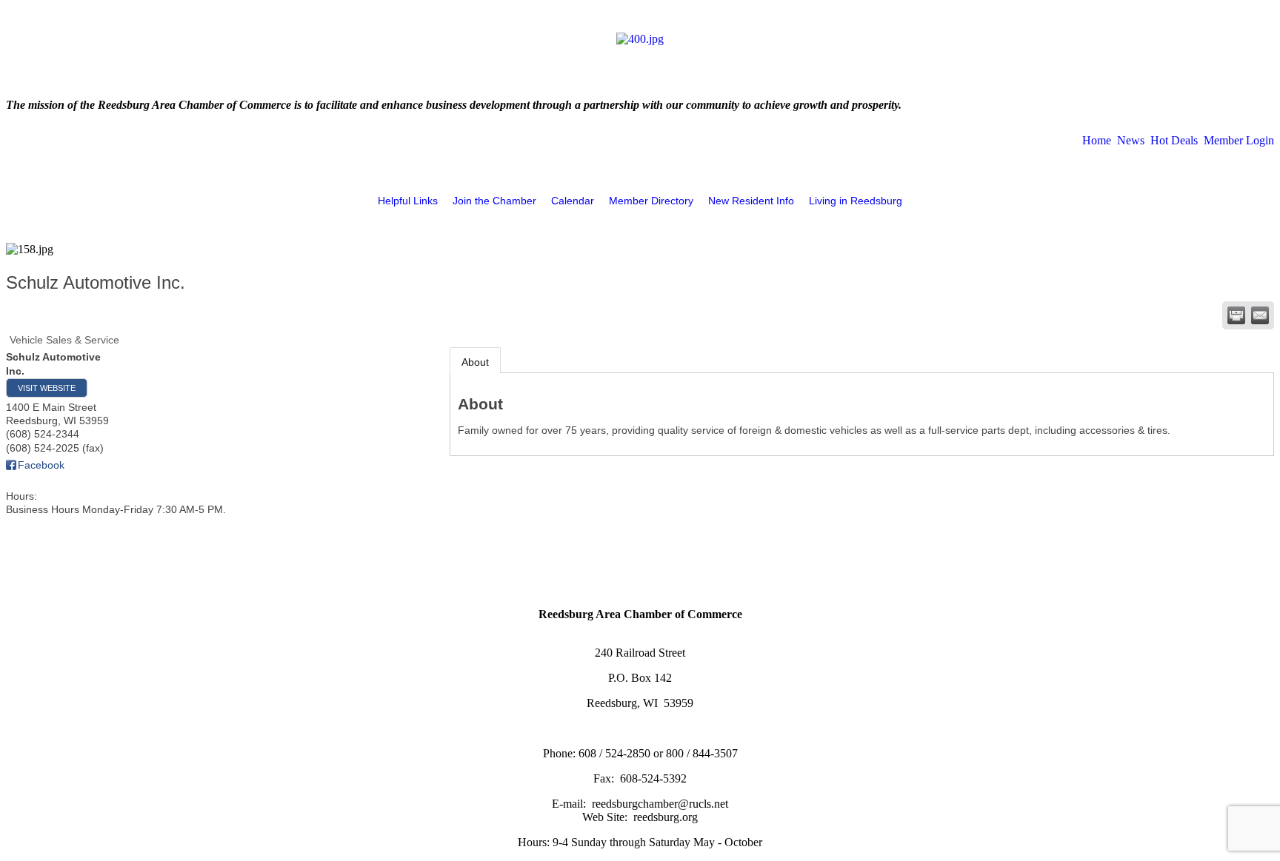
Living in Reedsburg (855, 201)
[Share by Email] (1260, 315)
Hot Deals (1174, 140)
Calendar (572, 201)
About (475, 362)
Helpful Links (408, 201)
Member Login (1239, 140)
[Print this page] (1236, 315)
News (1130, 140)
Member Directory (651, 201)
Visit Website (47, 387)
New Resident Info (751, 201)
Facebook (41, 465)
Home (1096, 140)
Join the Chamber (494, 201)
